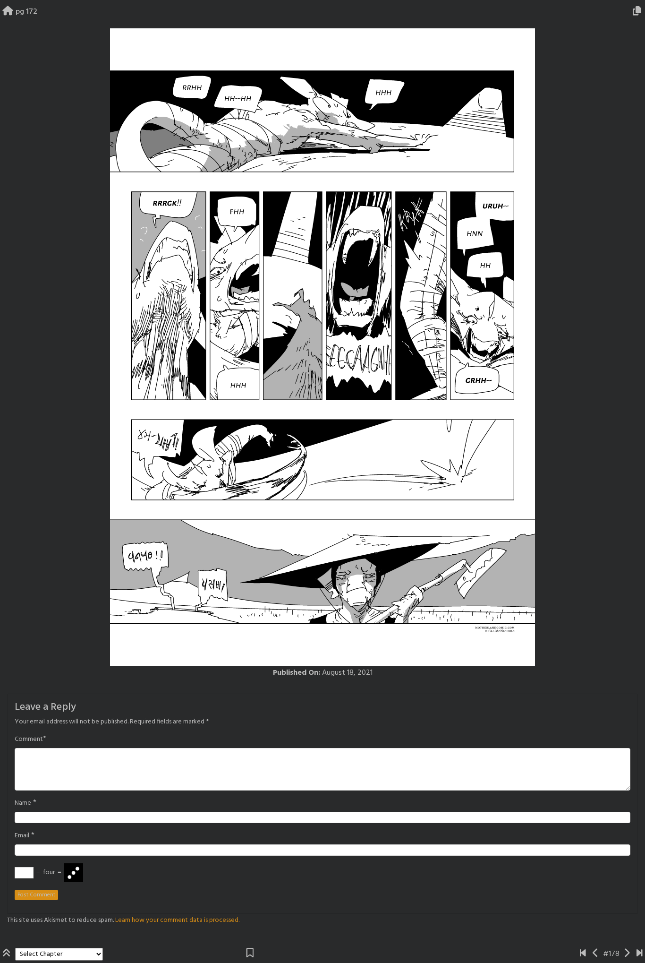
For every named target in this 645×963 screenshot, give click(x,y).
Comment (29, 739)
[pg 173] (626, 954)
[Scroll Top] (7, 954)
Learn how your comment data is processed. (177, 920)
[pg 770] (639, 954)
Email (22, 836)
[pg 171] (595, 954)
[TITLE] (582, 954)
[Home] (8, 12)
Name (23, 803)
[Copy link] (638, 12)
